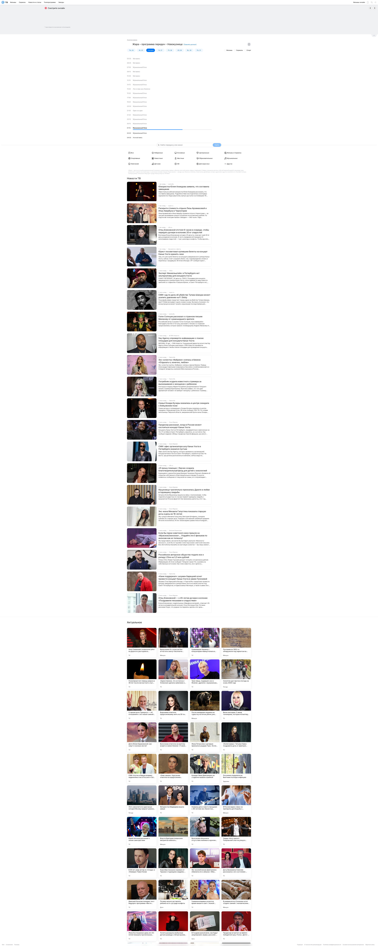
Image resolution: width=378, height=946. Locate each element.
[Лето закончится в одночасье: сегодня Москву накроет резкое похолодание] (142, 800)
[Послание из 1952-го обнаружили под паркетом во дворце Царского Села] (236, 642)
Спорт (249, 50)
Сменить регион (190, 44)
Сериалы (239, 50)
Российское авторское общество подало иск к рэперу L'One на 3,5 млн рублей (181, 556)
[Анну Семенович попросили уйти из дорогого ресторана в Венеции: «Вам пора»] (142, 642)
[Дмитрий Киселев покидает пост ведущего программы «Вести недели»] (142, 894)
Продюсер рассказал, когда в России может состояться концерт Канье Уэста (180, 426)
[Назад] (370, 8)
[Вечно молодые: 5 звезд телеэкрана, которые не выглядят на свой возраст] (236, 705)
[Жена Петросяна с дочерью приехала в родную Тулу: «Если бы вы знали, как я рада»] (205, 737)
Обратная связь (369, 944)
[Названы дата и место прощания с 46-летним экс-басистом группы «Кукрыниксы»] (205, 800)
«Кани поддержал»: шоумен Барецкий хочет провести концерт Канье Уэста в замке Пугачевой (182, 577)
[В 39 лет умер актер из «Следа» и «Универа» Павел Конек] (142, 863)
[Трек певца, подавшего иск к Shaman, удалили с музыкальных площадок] (205, 674)
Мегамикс (136, 59)
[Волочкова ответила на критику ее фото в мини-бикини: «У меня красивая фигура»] (173, 737)
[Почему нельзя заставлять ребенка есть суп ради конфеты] (173, 894)
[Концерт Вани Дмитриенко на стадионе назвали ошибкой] (205, 768)
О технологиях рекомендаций (312, 944)
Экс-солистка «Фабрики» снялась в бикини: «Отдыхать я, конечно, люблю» (179, 361)
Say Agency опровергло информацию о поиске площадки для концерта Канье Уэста (181, 339)
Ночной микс (137, 137)
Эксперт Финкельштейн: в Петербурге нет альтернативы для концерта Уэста (179, 274)
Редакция (300, 944)
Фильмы (229, 50)
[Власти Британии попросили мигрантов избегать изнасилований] (173, 831)
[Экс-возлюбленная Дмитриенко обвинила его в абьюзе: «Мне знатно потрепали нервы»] (205, 863)
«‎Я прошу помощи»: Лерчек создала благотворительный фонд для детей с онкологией (182, 469)
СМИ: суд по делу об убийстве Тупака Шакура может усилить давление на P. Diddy (184, 296)
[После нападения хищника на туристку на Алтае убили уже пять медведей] (205, 705)
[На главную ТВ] (6, 2)
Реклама (16, 944)
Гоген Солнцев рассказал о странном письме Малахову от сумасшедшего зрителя (180, 317)
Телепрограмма (132, 40)
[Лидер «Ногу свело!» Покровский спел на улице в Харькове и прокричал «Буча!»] (236, 831)
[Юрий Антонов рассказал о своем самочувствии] (142, 831)
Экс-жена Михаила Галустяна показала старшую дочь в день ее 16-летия (182, 512)
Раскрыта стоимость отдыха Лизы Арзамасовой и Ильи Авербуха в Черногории (182, 209)
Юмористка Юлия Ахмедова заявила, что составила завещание (183, 187)
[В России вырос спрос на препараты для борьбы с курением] (236, 800)
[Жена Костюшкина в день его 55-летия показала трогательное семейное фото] (142, 926)
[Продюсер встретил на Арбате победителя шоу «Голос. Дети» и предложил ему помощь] (236, 926)
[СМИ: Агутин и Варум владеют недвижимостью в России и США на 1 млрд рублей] (142, 768)
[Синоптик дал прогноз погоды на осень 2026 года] (236, 674)
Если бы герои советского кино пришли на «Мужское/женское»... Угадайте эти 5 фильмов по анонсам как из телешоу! (182, 535)
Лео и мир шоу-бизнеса (141, 89)
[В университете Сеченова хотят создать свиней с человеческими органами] (236, 894)
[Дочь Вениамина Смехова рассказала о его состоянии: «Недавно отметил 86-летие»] (236, 863)
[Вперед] (374, 8)
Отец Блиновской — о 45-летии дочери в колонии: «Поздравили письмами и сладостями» (183, 599)
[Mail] (3, 2)
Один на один (138, 111)
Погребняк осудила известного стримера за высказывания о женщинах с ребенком (179, 382)
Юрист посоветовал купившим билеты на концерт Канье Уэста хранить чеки (183, 252)
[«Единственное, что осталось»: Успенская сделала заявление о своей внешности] (173, 674)
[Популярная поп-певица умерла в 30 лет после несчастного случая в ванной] (142, 674)
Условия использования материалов (353, 944)
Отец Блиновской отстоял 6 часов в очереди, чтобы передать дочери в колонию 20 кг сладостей (183, 231)
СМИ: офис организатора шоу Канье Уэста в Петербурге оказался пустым (179, 447)
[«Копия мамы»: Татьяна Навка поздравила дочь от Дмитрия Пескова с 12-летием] (236, 737)
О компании (9, 944)
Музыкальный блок (140, 67)
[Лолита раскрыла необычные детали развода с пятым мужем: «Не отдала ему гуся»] (173, 926)
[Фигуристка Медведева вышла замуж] (173, 800)
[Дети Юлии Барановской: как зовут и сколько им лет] (142, 737)
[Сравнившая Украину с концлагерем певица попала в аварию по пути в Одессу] (205, 642)
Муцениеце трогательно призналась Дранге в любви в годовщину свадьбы (184, 491)
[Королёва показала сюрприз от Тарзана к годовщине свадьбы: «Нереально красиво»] (173, 863)
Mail (3, 944)
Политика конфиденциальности (332, 944)
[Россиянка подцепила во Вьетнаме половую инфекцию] (236, 768)
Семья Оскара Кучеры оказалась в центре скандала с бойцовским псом (183, 404)
